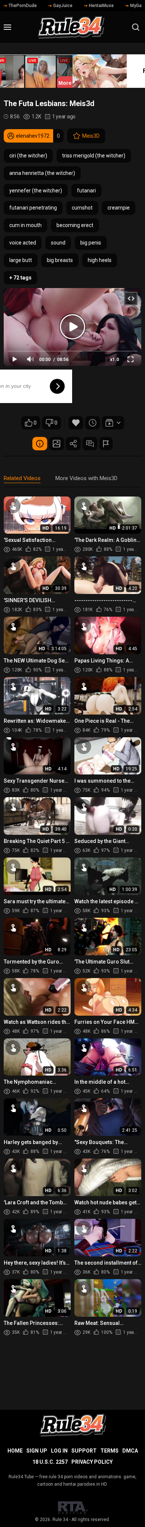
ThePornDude (23, 5)
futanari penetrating (33, 208)
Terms (109, 1451)
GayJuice (62, 5)
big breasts (60, 260)
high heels (100, 260)
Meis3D (91, 136)
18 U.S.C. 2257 (50, 1462)
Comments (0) (90, 443)
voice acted (22, 243)
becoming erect (75, 225)
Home (15, 1451)
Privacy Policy (92, 1462)
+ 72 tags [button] (20, 278)
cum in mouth (25, 225)
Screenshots (56, 443)
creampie (118, 208)
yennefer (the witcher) (35, 191)
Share (73, 443)
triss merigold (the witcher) (93, 156)
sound (58, 243)
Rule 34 (60, 1519)
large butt (20, 260)
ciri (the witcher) (28, 156)
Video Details (39, 443)
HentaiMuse (101, 5)
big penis (90, 243)
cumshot (82, 208)
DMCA (130, 1451)
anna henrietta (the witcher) (42, 173)
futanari (86, 191)
